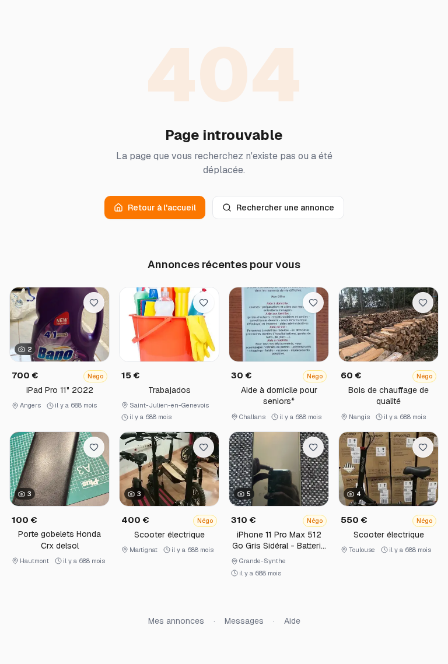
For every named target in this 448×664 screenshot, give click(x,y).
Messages (244, 621)
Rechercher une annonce (285, 207)
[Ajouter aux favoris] (93, 302)
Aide (292, 621)
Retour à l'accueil (162, 207)
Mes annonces (176, 621)
